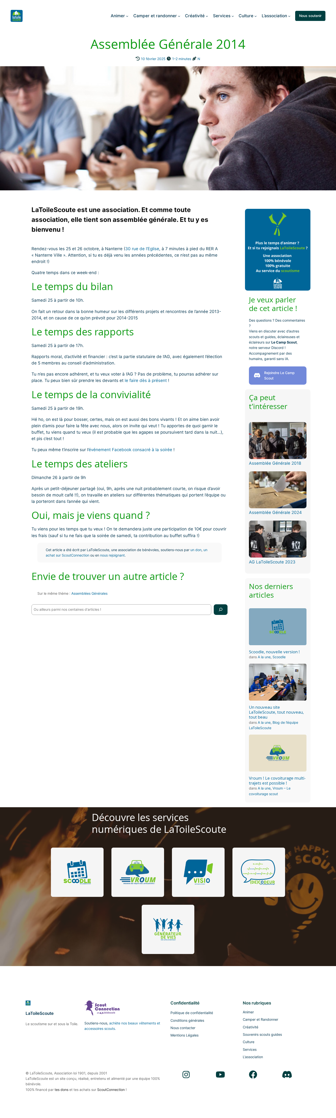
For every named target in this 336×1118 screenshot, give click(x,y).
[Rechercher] (221, 609)
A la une (264, 657)
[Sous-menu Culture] (255, 16)
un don (195, 550)
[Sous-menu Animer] (127, 16)
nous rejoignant (112, 555)
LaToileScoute (40, 1013)
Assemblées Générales (89, 593)
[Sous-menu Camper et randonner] (179, 16)
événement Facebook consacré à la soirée (130, 449)
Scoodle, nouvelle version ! (274, 651)
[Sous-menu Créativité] (207, 16)
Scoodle (279, 657)
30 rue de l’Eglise (142, 248)
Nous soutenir (310, 16)
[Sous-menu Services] (232, 16)
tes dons (61, 1089)
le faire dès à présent (146, 380)
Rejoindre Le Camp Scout (279, 375)
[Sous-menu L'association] (289, 16)
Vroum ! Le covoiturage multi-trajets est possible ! (277, 781)
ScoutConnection (111, 1089)
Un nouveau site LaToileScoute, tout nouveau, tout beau (276, 712)
